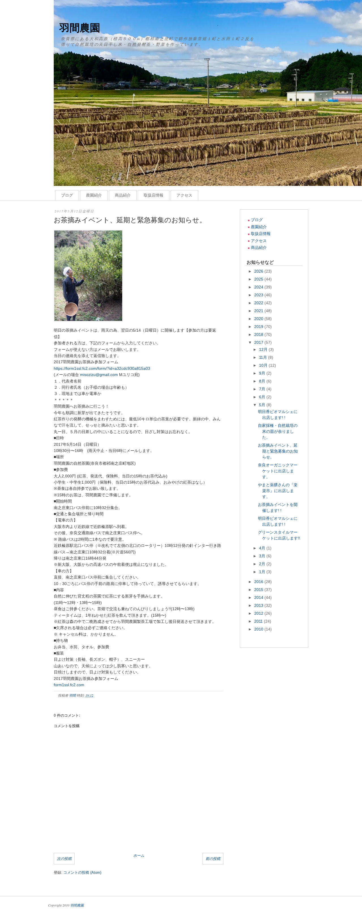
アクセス (184, 195)
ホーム (138, 855)
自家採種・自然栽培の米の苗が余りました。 (278, 431)
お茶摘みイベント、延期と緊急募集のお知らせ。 (278, 451)
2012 (259, 613)
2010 (259, 629)
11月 (263, 357)
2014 (259, 597)
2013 (259, 605)
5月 (262, 405)
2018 (259, 334)
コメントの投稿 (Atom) (82, 872)
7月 (262, 389)
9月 (262, 373)
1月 (262, 572)
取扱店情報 (153, 195)
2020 (259, 318)
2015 (259, 589)
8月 (262, 381)
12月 (264, 349)
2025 (259, 279)
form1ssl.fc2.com (69, 685)
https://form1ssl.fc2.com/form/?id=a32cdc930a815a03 (102, 368)
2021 (259, 310)
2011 (259, 621)
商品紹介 (123, 195)
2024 (259, 287)
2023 (259, 295)
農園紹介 (94, 195)
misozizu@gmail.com (99, 374)
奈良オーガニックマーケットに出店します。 (278, 471)
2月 (262, 564)
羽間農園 (79, 28)
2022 (259, 303)
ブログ (67, 195)
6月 (262, 397)
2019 (259, 326)
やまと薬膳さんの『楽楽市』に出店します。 (278, 491)
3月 (262, 556)
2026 (259, 271)
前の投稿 (213, 858)
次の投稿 (64, 858)
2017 (259, 342)
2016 (259, 581)
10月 (264, 365)
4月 (262, 548)
